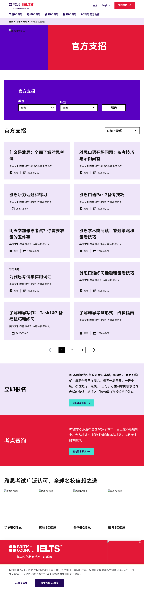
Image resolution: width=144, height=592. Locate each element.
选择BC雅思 (33, 14)
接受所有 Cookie (49, 583)
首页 (11, 21)
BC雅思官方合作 (90, 14)
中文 (95, 5)
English (106, 5)
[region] (72, 578)
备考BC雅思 (51, 14)
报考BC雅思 (69, 14)
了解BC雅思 (15, 14)
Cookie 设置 (21, 583)
